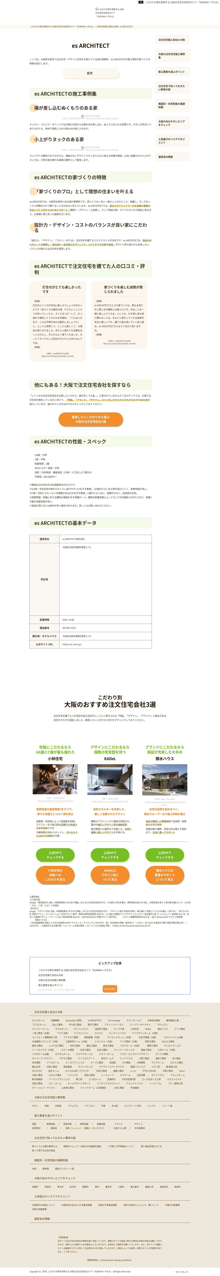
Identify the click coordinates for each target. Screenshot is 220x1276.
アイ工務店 (179, 1028)
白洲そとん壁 (120, 1128)
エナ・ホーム (55, 1083)
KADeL (148, 1028)
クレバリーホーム (40, 1028)
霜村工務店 (37, 1045)
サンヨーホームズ (172, 1045)
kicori (182, 1070)
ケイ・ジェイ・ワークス (43, 1087)
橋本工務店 (161, 1058)
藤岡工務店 (152, 1045)
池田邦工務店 (101, 1028)
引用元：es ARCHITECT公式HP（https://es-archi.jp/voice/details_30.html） (119, 342)
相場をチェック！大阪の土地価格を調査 (82, 1146)
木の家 (115, 1105)
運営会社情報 (165, 156)
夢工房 (79, 1079)
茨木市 (60, 1186)
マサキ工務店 (65, 1058)
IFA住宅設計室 (129, 1079)
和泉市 (177, 1186)
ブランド (118, 1123)
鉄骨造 (46, 1168)
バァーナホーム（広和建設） (93, 1087)
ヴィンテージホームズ (124, 1049)
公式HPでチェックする (55, 855)
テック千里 (119, 1028)
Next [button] (74, 778)
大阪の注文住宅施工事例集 (171, 55)
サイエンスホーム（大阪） (120, 1037)
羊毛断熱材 (139, 1128)
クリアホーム (157, 1062)
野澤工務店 (93, 1024)
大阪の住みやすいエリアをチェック (171, 123)
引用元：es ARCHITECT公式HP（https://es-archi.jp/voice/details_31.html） (57, 354)
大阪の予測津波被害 (107, 1204)
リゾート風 (167, 1105)
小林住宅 (134, 1028)
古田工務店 (102, 1049)
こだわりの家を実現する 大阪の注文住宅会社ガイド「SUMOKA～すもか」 (182, 2)
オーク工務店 (97, 1062)
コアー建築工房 (175, 1083)
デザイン (138, 1123)
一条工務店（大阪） (41, 1032)
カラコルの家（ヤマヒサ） (77, 1070)
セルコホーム (38, 1020)
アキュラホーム (177, 1074)
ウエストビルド (174, 1079)
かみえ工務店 (55, 1074)
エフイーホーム (106, 1053)
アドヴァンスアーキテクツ (111, 1066)
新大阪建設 (37, 1079)
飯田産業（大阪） (92, 1037)
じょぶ (133, 1070)
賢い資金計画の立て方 (151, 1146)
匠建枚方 (111, 1079)
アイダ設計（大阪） (129, 1041)
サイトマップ (182, 1271)
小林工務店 (119, 1087)
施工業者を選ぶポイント (171, 71)
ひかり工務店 (176, 1062)
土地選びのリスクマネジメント (171, 140)
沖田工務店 (52, 1066)
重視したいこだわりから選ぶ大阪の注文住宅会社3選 (91, 419)
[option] (55, 783)
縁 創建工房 (171, 1066)
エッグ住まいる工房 (151, 1079)
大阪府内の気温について (43, 1204)
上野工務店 (144, 1058)
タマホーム (125, 1074)
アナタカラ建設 (70, 1037)
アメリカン (89, 1105)
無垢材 (54, 1128)
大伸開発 (141, 1062)
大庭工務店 (37, 1074)
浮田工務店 (37, 1083)
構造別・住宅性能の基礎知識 (171, 105)
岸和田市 (164, 1186)
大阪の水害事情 (172, 1204)
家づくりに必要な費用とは (44, 1146)
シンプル (151, 1105)
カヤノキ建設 (67, 1049)
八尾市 (121, 1186)
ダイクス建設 (162, 1053)
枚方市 (73, 1186)
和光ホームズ (107, 1058)
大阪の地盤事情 (39, 1209)
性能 (34, 1123)
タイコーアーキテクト (42, 1058)
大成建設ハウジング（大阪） (45, 1041)
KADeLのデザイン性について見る (110, 874)
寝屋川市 (149, 1186)
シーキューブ (107, 1074)
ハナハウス (73, 1074)
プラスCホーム (39, 1024)
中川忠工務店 (75, 1024)
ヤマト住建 (62, 1032)
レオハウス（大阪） (104, 1041)
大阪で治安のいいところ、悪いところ (141, 1204)
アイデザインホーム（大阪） (145, 1032)
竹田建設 (134, 1087)
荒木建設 (36, 1062)
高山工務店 (57, 1024)
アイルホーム (53, 1062)
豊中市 (108, 1186)
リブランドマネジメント (108, 1083)
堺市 (97, 1186)
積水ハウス (163, 1028)
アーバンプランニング (59, 1079)
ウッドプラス (126, 1058)
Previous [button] (36, 778)
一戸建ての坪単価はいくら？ (121, 1146)
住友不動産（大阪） (148, 1037)
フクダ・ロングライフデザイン (134, 1053)
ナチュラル (73, 1105)
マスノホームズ (133, 1020)
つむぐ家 (155, 1066)
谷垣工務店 (85, 1049)
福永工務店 (91, 1045)
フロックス (162, 1024)
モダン (35, 1105)
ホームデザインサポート (79, 1083)
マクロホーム (61, 1028)
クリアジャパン (81, 1032)
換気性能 (84, 1123)
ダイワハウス (157, 1074)
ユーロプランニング (75, 1062)
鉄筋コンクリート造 (64, 1168)
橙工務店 (176, 1058)
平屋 (103, 1105)
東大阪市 (134, 1186)
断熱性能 (51, 1123)
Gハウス (99, 1032)
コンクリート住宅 (132, 1105)
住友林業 (141, 1074)
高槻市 (35, 1186)
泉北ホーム (53, 1070)
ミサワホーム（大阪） (130, 1045)
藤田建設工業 (172, 1020)
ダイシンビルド (81, 1028)
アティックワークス (114, 1024)
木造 (34, 1168)
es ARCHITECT (95, 1020)
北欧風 (58, 1105)
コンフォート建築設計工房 (44, 1037)
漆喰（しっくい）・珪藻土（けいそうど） (85, 1128)
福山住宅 (36, 1066)
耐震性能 (101, 1123)
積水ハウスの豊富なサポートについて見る (165, 874)
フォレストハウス (134, 1083)
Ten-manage (114, 1020)
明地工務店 (150, 1041)
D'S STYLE (37, 1070)
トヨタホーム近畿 (40, 1053)
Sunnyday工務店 (74, 1020)
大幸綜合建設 (153, 1020)
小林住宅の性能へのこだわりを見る (55, 874)
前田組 (113, 1062)
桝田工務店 (89, 1074)
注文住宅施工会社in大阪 (171, 39)
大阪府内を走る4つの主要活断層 (76, 1204)
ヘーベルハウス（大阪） (43, 1049)
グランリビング (85, 1066)
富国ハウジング (137, 1066)
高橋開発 (55, 1020)
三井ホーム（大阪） (167, 1049)
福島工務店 (146, 1049)
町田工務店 (101, 1070)
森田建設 (67, 1066)
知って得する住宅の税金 (43, 1150)
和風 (47, 1105)
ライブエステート (86, 1058)
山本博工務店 (67, 1087)
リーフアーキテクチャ (140, 1024)
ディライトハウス (117, 1032)
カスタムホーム (62, 1053)
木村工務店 (75, 1045)
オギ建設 (126, 1062)
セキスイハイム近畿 (173, 1037)
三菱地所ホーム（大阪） (77, 1041)
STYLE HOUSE (149, 1070)
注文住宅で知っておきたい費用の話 (171, 87)
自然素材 (36, 1128)
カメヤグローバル (84, 1053)
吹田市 (48, 1186)
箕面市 (85, 1186)
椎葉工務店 (118, 1070)
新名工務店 (108, 1045)
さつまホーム (95, 1079)
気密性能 (67, 1123)
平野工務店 (168, 1070)
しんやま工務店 (56, 1045)
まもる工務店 (168, 1041)
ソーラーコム (155, 1083)
